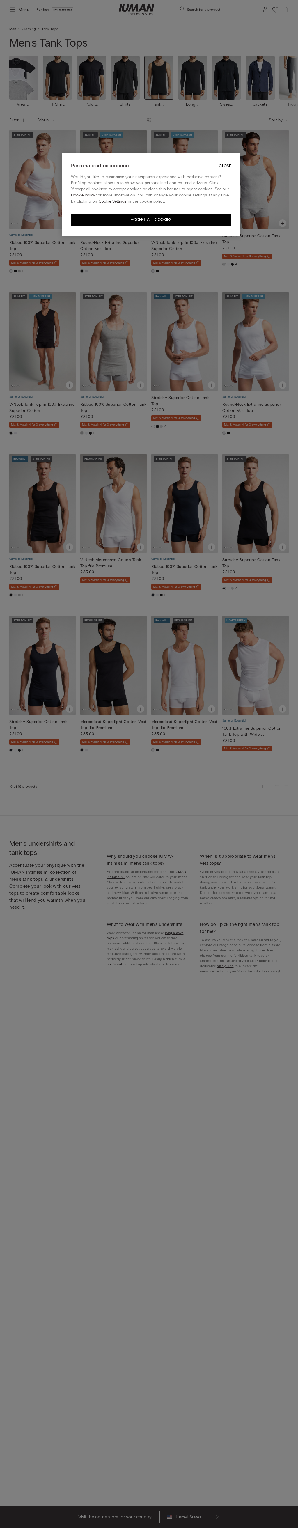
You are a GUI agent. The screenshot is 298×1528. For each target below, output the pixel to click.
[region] (151, 194)
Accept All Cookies (151, 219)
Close (225, 166)
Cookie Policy (83, 195)
